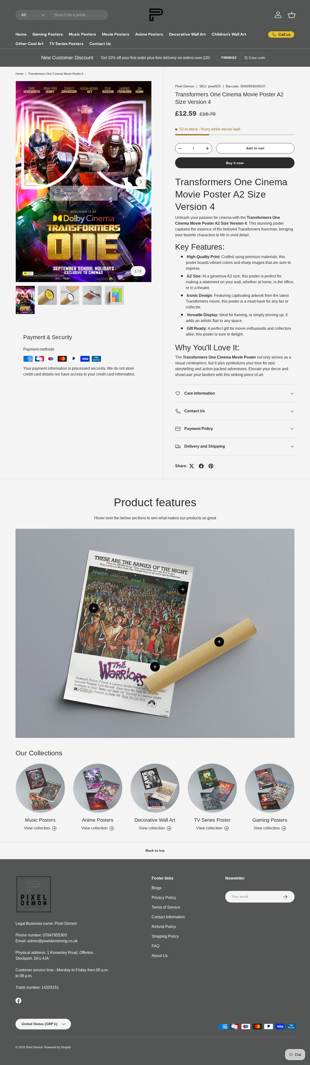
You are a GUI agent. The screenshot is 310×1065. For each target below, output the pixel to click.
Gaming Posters (47, 34)
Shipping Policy (165, 936)
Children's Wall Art (229, 34)
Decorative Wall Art (187, 34)
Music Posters (82, 34)
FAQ (155, 946)
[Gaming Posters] (269, 788)
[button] (291, 14)
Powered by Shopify (57, 1047)
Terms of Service (166, 907)
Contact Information (168, 917)
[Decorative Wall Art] (155, 788)
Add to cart (255, 148)
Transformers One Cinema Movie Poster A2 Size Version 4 (57, 73)
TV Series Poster (212, 820)
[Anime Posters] (97, 788)
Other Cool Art (30, 43)
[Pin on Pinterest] (211, 466)
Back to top (155, 850)
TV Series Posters (66, 43)
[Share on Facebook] (201, 466)
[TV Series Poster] (212, 788)
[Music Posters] (40, 788)
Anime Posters (149, 34)
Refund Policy (164, 927)
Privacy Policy (164, 898)
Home (21, 34)
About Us (160, 956)
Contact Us (100, 43)
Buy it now (235, 163)
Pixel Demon (184, 86)
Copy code (257, 58)
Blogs (157, 888)
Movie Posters (115, 34)
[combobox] (62, 15)
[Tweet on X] (191, 466)
